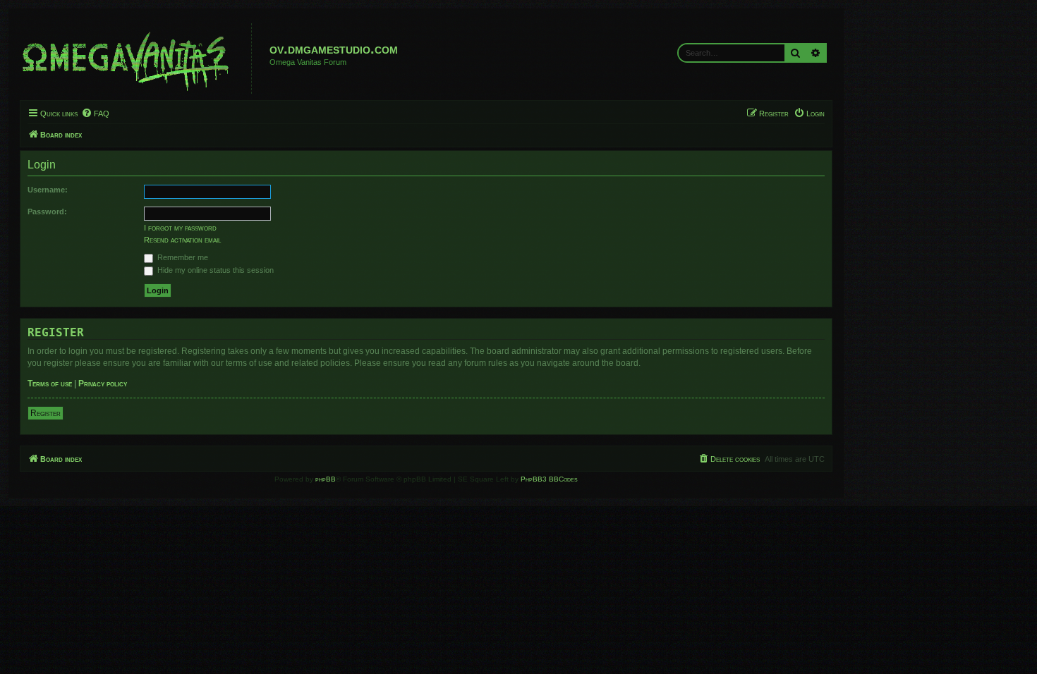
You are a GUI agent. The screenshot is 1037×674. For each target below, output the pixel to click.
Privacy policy (102, 383)
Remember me (181, 257)
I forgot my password (180, 227)
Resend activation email (182, 239)
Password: (47, 211)
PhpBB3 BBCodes (549, 479)
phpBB (325, 479)
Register (45, 413)
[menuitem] (95, 113)
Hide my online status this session (214, 270)
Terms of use (50, 383)
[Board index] (137, 58)
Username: (48, 189)
